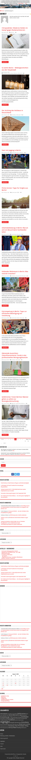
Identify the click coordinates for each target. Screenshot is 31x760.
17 (3, 683)
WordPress (13, 754)
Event (26, 717)
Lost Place (5, 724)
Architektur (5, 73)
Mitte (14, 724)
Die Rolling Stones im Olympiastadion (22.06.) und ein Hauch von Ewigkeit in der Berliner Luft (15, 507)
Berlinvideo (24, 715)
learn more (20, 3)
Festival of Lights (10, 718)
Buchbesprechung (17, 717)
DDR (22, 717)
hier (13, 450)
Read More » (5, 62)
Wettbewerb (23, 727)
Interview (17, 722)
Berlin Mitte (12, 715)
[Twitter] (15, 474)
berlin (19, 713)
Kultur (9, 73)
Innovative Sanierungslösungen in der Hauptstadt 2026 (13, 493)
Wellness (12, 32)
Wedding (19, 727)
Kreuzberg (25, 722)
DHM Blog (3, 697)
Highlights (2, 741)
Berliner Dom (6, 715)
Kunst (1, 724)
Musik (20, 724)
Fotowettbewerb (23, 718)
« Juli (2, 688)
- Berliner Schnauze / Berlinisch (8, 558)
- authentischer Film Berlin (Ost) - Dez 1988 (10, 552)
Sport (18, 152)
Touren (2, 743)
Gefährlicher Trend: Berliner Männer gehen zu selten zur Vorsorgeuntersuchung (15, 399)
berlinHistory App (5, 696)
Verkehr (18, 317)
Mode (12, 73)
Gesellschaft (13, 152)
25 (7, 685)
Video (15, 727)
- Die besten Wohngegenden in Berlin (9, 551)
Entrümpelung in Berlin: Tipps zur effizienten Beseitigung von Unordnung (14, 313)
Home (2, 10)
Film (15, 718)
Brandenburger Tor (6, 717)
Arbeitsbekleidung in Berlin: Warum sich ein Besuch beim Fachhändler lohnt (15, 230)
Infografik (12, 722)
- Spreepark (4, 556)
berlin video (19, 715)
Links (1, 746)
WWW (18, 192)
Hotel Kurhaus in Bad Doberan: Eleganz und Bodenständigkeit (15, 483)
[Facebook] (12, 474)
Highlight (5, 722)
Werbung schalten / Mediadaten (7, 735)
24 (3, 685)
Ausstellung (14, 713)
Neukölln (28, 724)
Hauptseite (22, 454)
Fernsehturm (3, 718)
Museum (17, 724)
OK (26, 3)
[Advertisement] (15, 603)
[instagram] (18, 474)
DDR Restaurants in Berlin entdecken (18, 515)
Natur (24, 724)
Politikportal (3, 698)
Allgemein (13, 403)
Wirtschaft (20, 73)
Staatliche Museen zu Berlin (7, 699)
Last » (4, 443)
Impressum (3, 748)
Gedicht (16, 720)
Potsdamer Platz (13, 726)
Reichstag (2, 727)
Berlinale (23, 713)
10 (25, 441)
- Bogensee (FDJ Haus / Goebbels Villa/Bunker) (11, 557)
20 (28, 441)
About (1, 733)
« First (2, 439)
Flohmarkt (18, 718)
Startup (10, 727)
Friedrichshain (4, 720)
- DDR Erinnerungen (5, 553)
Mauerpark (10, 724)
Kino (20, 722)
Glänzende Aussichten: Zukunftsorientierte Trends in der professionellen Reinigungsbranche (15, 355)
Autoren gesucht (4, 738)
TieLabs (24, 754)
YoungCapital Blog (5, 700)
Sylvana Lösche (4, 517)
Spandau (6, 727)
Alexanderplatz (3, 713)
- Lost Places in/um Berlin (6, 554)
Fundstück (11, 720)
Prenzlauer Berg (23, 726)
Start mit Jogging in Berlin (11, 150)
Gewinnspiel (20, 720)
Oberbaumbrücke (4, 726)
